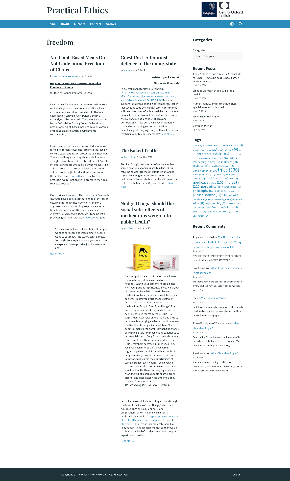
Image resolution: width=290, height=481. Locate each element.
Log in (236, 474)
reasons (214, 199)
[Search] (240, 24)
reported (73, 176)
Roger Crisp (130, 156)
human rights (203, 178)
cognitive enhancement (209, 158)
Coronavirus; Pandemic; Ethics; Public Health (215, 160)
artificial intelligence (204, 150)
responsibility (215, 203)
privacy (234, 191)
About (64, 24)
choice (221, 154)
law (233, 178)
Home (51, 24)
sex (200, 207)
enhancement (204, 170)
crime (213, 166)
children (205, 154)
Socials (111, 24)
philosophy (203, 191)
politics (221, 191)
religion (226, 199)
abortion (198, 145)
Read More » (57, 253)
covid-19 (200, 166)
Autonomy (226, 149)
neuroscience (231, 186)
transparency (231, 212)
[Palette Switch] (232, 24)
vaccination (200, 215)
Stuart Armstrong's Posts (221, 207)
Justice (221, 178)
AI (219, 145)
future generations (203, 174)
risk (230, 203)
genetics (219, 174)
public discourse (207, 195)
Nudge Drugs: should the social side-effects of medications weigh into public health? (147, 212)
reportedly (90, 217)
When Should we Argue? (206, 116)
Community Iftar (202, 125)
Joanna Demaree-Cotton (65, 76)
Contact (95, 24)
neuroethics (211, 186)
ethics (227, 170)
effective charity (226, 166)
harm (230, 174)
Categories (199, 50)
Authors (79, 24)
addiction (210, 145)
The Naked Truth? (140, 150)
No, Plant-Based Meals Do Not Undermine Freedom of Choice (77, 63)
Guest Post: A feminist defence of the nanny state (148, 60)
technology (215, 211)
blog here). (127, 424)
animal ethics (233, 145)
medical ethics (209, 182)
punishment (201, 199)
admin (127, 70)
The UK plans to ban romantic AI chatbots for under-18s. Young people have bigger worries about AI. (217, 77)
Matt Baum (129, 228)
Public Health (230, 195)
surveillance (199, 212)
